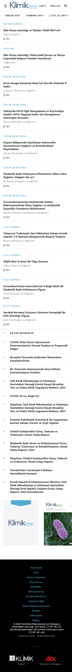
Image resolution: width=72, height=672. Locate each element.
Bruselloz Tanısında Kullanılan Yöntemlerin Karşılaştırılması (35, 358)
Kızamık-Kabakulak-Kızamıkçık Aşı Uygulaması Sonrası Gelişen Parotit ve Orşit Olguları (39, 421)
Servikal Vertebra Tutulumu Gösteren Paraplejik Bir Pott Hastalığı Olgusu (34, 313)
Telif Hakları (36, 615)
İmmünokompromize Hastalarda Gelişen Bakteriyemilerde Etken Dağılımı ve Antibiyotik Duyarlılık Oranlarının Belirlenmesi (31, 205)
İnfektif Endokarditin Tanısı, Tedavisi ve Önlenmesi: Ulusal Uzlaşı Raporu (34, 432)
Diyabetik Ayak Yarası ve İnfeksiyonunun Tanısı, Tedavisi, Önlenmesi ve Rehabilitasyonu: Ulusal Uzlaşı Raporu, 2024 (38, 446)
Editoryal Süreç (36, 591)
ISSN (21, 635)
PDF (7, 38)
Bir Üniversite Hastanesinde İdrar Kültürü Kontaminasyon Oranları (35, 370)
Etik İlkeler (36, 586)
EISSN (40, 635)
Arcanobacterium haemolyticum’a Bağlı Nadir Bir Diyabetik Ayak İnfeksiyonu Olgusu (33, 287)
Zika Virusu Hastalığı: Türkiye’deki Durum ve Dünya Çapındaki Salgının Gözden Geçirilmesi (34, 56)
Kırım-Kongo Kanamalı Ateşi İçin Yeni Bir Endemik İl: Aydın (35, 84)
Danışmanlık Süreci (36, 596)
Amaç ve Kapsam (36, 577)
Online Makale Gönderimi (36, 606)
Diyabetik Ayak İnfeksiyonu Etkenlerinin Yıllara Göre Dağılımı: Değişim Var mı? (34, 175)
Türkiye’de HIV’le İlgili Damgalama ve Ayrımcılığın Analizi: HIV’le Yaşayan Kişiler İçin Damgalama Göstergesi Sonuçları (33, 114)
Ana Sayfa (36, 567)
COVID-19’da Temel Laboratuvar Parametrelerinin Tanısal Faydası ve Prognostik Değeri (39, 345)
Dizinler (36, 610)
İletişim (36, 620)
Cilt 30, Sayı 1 (59, 15)
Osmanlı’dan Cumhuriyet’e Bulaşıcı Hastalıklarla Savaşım (31, 471)
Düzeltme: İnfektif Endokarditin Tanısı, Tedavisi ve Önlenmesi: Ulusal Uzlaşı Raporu (38, 459)
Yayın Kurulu (36, 582)
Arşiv (42, 5)
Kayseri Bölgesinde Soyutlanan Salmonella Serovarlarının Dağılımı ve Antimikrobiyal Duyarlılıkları (29, 145)
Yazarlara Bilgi (36, 601)
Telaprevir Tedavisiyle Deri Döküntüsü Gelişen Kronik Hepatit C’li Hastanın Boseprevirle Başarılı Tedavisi (35, 234)
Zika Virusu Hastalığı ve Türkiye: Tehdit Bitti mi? (32, 30)
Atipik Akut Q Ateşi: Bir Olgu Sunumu (25, 261)
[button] (65, 5)
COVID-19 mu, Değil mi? (24, 396)
